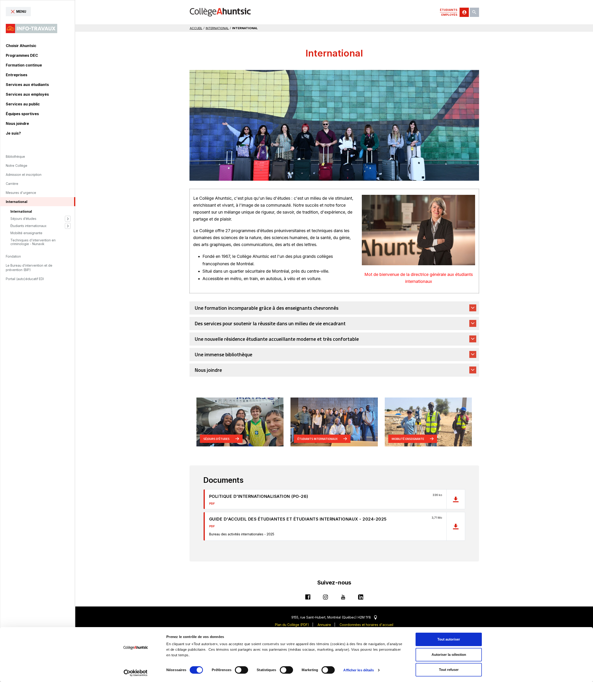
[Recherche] (474, 12)
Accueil (196, 28)
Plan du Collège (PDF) (292, 625)
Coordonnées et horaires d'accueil (366, 625)
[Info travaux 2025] (31, 28)
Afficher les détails (358, 670)
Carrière (12, 184)
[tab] (334, 308)
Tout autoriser (448, 639)
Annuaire (324, 625)
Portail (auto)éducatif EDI (25, 279)
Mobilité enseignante (26, 233)
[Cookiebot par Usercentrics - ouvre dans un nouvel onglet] (135, 672)
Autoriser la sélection (449, 655)
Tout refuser (449, 670)
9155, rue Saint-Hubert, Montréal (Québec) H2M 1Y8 (334, 617)
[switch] (241, 670)
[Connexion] (464, 12)
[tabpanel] (334, 125)
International (21, 211)
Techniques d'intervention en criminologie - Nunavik (33, 242)
